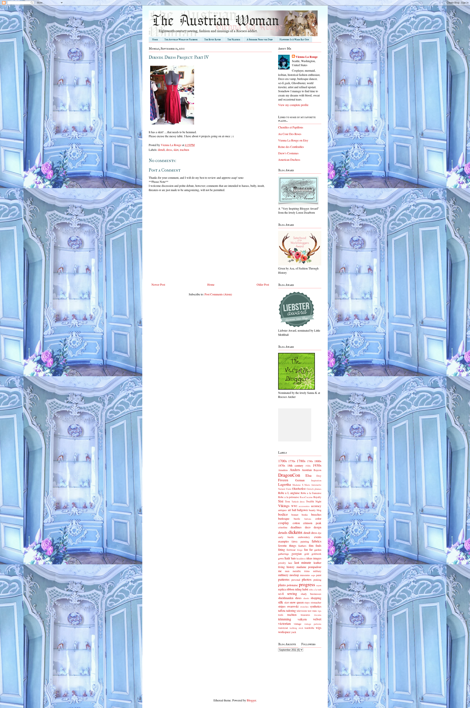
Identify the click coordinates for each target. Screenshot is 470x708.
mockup (294, 575)
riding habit (301, 589)
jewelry (282, 563)
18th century (295, 465)
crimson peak (312, 523)
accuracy (316, 506)
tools (280, 615)
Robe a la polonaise (288, 497)
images (317, 558)
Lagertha (284, 484)
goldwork (316, 554)
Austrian (307, 470)
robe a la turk (315, 589)
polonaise (292, 585)
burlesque (283, 518)
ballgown (302, 510)
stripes (281, 606)
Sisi (280, 501)
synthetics (315, 606)
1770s (291, 461)
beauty (312, 510)
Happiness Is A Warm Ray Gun (294, 39)
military (317, 571)
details (282, 532)
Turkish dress (298, 501)
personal (295, 579)
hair (287, 558)
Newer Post (158, 284)
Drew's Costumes (288, 153)
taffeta (281, 610)
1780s (301, 461)
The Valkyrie (233, 39)
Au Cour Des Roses (289, 134)
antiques (282, 510)
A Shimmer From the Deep (260, 39)
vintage (297, 624)
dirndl (161, 150)
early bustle (286, 537)
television (302, 610)
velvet (317, 619)
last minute (302, 562)
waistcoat (283, 628)
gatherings (283, 554)
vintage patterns (312, 624)
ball (294, 510)
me (280, 571)
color (318, 518)
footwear (291, 549)
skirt (175, 150)
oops (313, 575)
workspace (284, 632)
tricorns (317, 615)
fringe (300, 549)
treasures (305, 615)
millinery (283, 575)
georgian (297, 554)
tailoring (291, 610)
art (289, 510)
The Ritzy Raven (212, 39)
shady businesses (311, 594)
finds (318, 545)
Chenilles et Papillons (290, 127)
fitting (281, 549)
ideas (309, 558)
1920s (308, 465)
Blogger (251, 700)
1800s (317, 461)
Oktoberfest (299, 488)
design (317, 527)
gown (281, 558)
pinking (317, 579)
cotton (296, 523)
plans (282, 585)
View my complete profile (293, 105)
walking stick (296, 628)
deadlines (296, 527)
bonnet (294, 514)
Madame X (297, 484)
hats (293, 558)
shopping (316, 598)
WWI (294, 506)
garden (317, 549)
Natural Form (284, 488)
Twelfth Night (313, 501)
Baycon (317, 470)
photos (306, 579)
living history (286, 567)
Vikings (283, 505)
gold (306, 554)
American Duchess (289, 159)
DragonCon (289, 475)
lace (290, 563)
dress (169, 150)
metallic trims (301, 571)
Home (155, 39)
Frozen (283, 480)
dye (319, 533)
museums (305, 575)
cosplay (283, 522)
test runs (312, 610)
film (311, 545)
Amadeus (283, 470)
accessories (304, 506)
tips (319, 610)
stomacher (316, 602)
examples (283, 541)
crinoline (282, 527)
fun (306, 549)
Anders (295, 469)
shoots (306, 598)
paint (318, 575)
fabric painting (300, 541)
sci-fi (281, 594)
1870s (281, 465)
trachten (184, 150)
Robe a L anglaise (289, 493)
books (305, 514)
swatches (304, 606)
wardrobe (309, 628)
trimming (284, 619)
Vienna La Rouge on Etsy (293, 140)
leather (317, 563)
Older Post (263, 284)
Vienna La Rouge (307, 57)
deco (307, 527)
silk (280, 602)
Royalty (317, 497)
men (287, 571)
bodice (283, 514)
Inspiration (316, 480)
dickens (295, 532)
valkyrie (302, 619)
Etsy (319, 475)
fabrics (316, 541)
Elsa (309, 475)
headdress (301, 558)
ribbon (290, 589)
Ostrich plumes (314, 488)
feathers (302, 545)
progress (307, 584)
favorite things (287, 545)
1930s (317, 465)
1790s (310, 461)
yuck (293, 632)
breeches (316, 514)
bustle (297, 518)
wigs (318, 628)
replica (282, 589)
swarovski (293, 606)
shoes (298, 598)
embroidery (304, 537)
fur (311, 549)
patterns (283, 579)
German (300, 480)
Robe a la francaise (311, 493)
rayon (318, 585)
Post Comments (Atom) (218, 294)
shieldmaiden (285, 598)
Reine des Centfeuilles (291, 147)
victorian (284, 623)
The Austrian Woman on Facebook (181, 39)
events (317, 537)
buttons (307, 518)
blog (319, 510)
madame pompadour (309, 567)
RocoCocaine (306, 497)
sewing (292, 593)
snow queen (297, 602)
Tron (287, 501)
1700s (282, 461)
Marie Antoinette (312, 484)
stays (307, 602)
